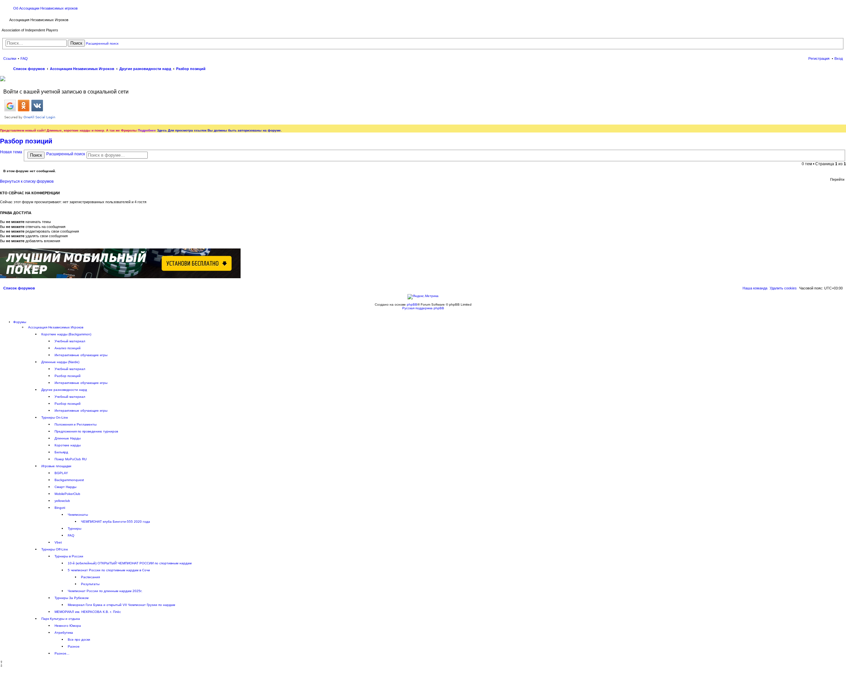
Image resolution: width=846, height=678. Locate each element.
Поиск (76, 43)
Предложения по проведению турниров (86, 431)
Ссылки (9, 58)
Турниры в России (69, 556)
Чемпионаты (78, 514)
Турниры (74, 528)
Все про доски (79, 639)
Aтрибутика (64, 632)
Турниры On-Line (54, 417)
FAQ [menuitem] (24, 58)
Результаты (90, 584)
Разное (74, 646)
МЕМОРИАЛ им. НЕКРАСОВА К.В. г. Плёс (88, 612)
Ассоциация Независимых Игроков (55, 327)
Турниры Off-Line (54, 549)
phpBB (412, 304)
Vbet (58, 542)
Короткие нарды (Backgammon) (66, 334)
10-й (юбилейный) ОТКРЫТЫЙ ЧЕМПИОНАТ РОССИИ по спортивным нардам (130, 563)
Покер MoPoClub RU (71, 459)
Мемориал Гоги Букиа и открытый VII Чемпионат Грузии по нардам (121, 605)
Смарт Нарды (65, 487)
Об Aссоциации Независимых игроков (45, 8)
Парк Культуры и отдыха (60, 619)
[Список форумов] (5, 19)
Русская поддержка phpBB (423, 308)
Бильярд (61, 452)
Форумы (19, 322)
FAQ (71, 535)
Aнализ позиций (68, 348)
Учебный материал (70, 341)
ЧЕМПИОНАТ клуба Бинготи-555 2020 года (115, 521)
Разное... (62, 653)
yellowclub (62, 501)
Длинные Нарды (68, 438)
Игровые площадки (56, 466)
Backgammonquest (69, 480)
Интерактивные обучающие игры (81, 355)
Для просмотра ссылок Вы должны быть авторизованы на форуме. (225, 130)
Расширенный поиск (102, 43)
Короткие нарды (68, 445)
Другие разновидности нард (64, 390)
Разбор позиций (26, 141)
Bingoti (60, 507)
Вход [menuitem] (838, 58)
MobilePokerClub (67, 494)
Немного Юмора (68, 625)
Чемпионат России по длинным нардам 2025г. (105, 591)
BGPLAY (61, 473)
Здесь (162, 130)
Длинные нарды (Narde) (60, 362)
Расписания (90, 577)
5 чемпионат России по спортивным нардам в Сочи (109, 570)
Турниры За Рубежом (72, 598)
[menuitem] (783, 288)
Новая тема (11, 152)
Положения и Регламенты (75, 424)
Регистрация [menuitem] (818, 58)
